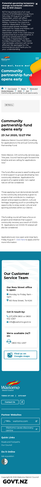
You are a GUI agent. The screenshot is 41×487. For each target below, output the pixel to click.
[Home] (5, 60)
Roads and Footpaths (10, 442)
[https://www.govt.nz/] (15, 484)
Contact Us (10, 402)
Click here (20, 240)
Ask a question (7, 456)
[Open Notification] (36, 4)
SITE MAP (22, 396)
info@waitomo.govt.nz (20, 322)
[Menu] (37, 58)
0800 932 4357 (18, 343)
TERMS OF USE (7, 396)
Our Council (6, 445)
